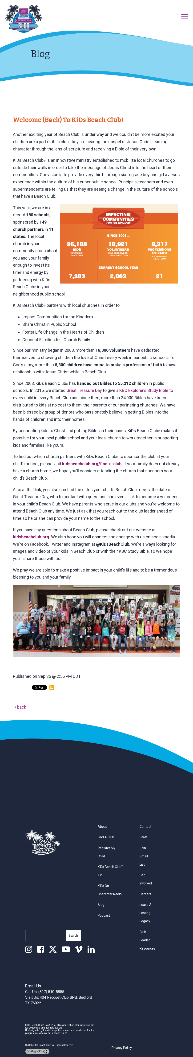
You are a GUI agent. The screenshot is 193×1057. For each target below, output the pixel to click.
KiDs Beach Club (42, 1045)
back (21, 707)
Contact (145, 826)
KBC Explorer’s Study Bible (143, 390)
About (102, 826)
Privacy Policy (122, 1048)
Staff (144, 837)
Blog (101, 905)
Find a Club (106, 837)
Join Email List (144, 856)
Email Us (33, 985)
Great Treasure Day (84, 390)
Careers (145, 894)
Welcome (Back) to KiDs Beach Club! (68, 120)
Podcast (104, 915)
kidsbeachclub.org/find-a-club (91, 463)
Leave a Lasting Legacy (146, 913)
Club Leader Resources (147, 940)
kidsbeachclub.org (31, 536)
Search (73, 935)
